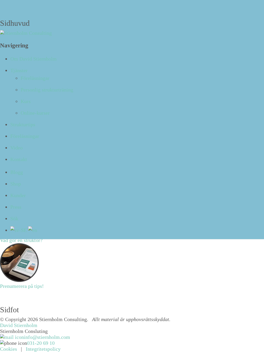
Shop (15, 184)
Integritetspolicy (43, 349)
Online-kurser (35, 113)
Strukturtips (22, 124)
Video (16, 147)
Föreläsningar (35, 78)
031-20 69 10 (41, 343)
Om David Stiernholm (33, 59)
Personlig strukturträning (47, 90)
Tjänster (19, 70)
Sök (14, 218)
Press (15, 207)
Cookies (8, 349)
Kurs (26, 101)
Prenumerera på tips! (22, 286)
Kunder (18, 195)
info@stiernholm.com (47, 337)
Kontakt (18, 159)
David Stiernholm (18, 325)
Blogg (16, 172)
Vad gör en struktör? (21, 240)
